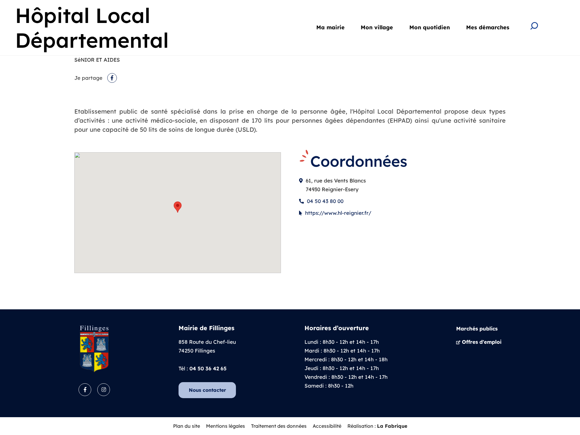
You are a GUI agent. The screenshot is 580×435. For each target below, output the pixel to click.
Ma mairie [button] (330, 27)
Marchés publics (477, 328)
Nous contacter (207, 390)
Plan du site (186, 426)
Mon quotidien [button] (429, 27)
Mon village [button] (377, 27)
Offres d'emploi (481, 342)
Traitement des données (279, 426)
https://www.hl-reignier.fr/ (338, 213)
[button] (178, 207)
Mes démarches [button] (487, 27)
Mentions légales (225, 426)
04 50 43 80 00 (325, 201)
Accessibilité (327, 426)
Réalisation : (377, 426)
